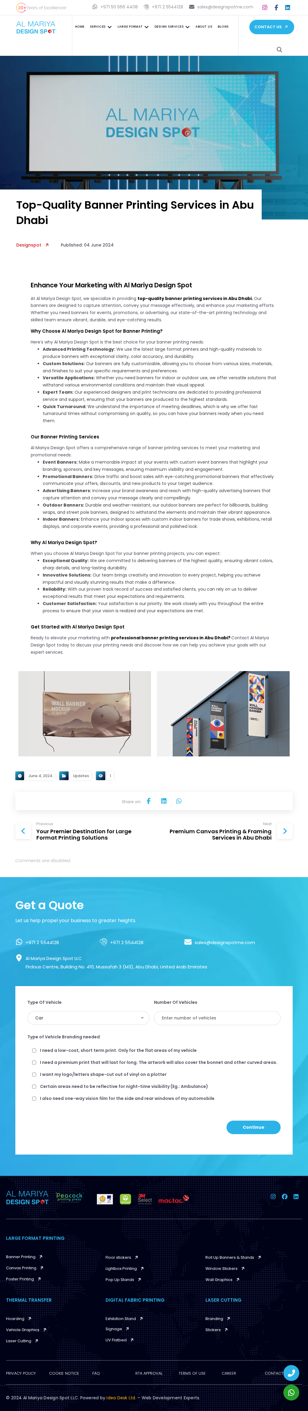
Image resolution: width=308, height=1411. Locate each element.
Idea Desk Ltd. (121, 1398)
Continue (253, 1127)
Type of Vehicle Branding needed (63, 1037)
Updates (81, 775)
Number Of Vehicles (175, 1002)
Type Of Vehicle (44, 1002)
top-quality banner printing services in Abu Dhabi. (195, 298)
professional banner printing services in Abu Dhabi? (171, 638)
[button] (265, 7)
